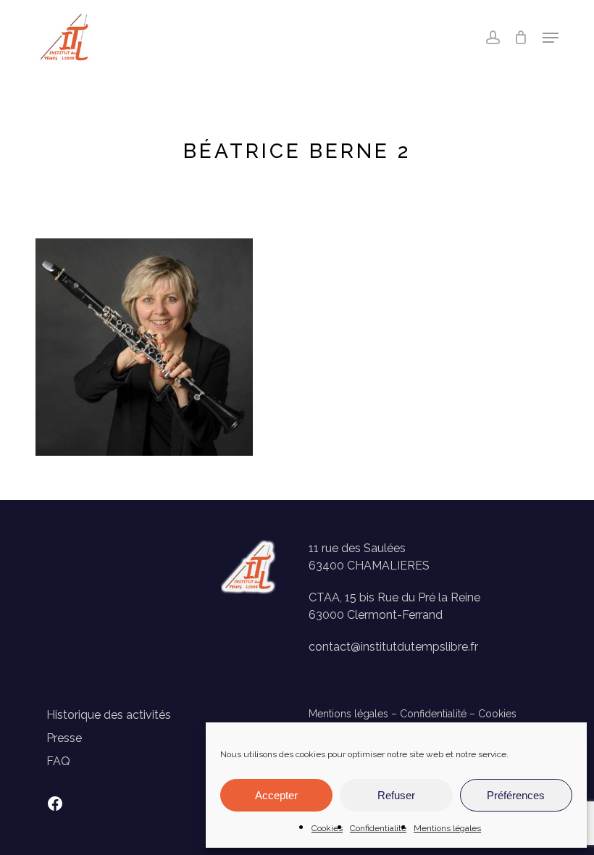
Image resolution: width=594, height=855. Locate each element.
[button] (551, 37)
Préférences (516, 795)
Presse (64, 738)
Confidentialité (378, 828)
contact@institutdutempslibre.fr (393, 647)
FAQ (58, 761)
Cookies (327, 828)
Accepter (276, 795)
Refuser (396, 795)
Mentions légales (447, 828)
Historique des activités (108, 715)
